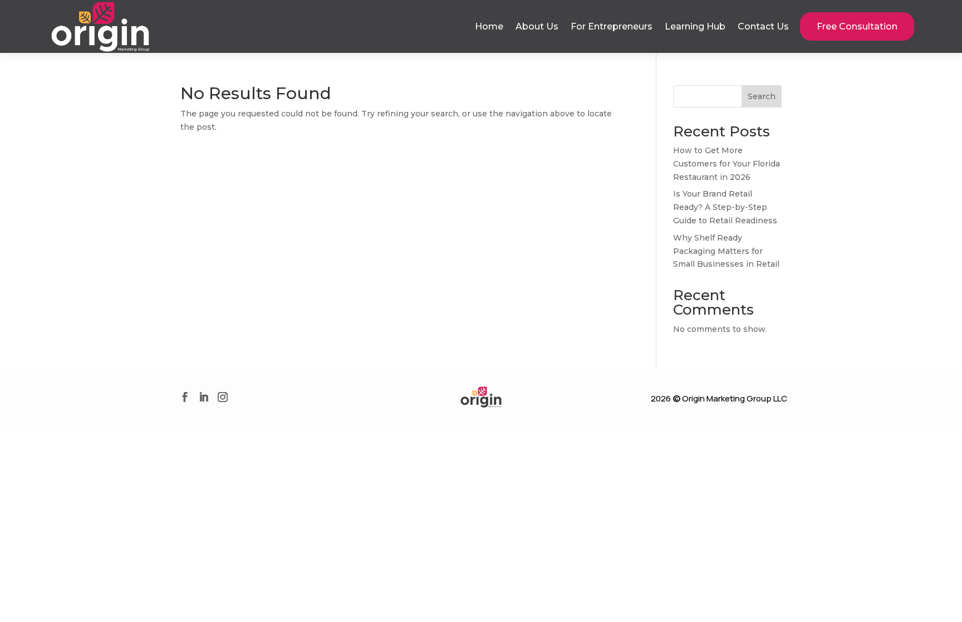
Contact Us (763, 26)
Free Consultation (857, 26)
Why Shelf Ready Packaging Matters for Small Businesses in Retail (726, 251)
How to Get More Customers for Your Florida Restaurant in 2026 (726, 163)
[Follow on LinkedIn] (204, 397)
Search (762, 96)
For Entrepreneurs (611, 26)
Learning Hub (695, 26)
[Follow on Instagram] (223, 397)
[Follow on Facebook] (185, 397)
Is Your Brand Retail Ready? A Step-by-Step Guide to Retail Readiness (725, 207)
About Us (537, 26)
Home (489, 26)
